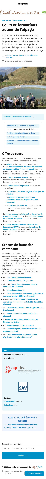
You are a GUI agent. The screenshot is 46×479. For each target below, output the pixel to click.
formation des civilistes (17, 206)
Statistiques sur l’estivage (17, 137)
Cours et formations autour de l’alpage (22, 129)
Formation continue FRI (16, 290)
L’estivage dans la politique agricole (21, 133)
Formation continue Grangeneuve (20, 281)
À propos (5, 471)
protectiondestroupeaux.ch (18, 186)
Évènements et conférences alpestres (21, 126)
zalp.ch (9, 164)
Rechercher (23, 455)
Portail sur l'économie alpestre (14, 20)
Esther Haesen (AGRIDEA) (16, 55)
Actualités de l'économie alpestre (17, 117)
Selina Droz (8, 405)
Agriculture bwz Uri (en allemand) (20, 325)
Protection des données (20, 471)
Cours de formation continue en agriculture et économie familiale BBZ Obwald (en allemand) (23, 301)
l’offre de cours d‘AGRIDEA (18, 177)
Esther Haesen (9, 401)
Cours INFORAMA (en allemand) (19, 277)
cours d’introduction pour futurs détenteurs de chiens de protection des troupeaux (22, 199)
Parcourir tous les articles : (12, 444)
